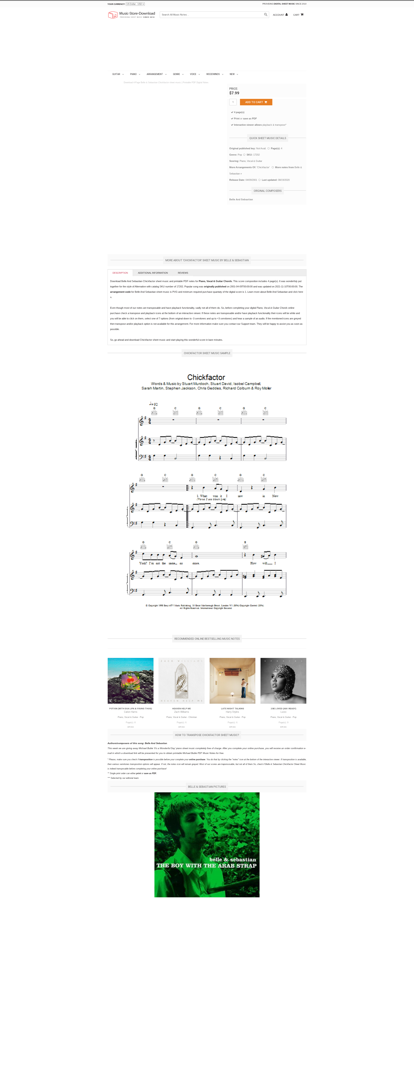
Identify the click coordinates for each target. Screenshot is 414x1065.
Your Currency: (116, 4)
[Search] (266, 14)
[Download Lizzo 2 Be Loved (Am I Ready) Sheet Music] (283, 681)
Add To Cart (254, 102)
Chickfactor (263, 167)
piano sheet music (185, 748)
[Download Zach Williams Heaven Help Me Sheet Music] (181, 681)
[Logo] (132, 14)
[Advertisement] (207, 46)
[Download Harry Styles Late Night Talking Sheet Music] (232, 681)
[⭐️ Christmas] (239, 74)
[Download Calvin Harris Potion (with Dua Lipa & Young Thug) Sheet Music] (130, 681)
